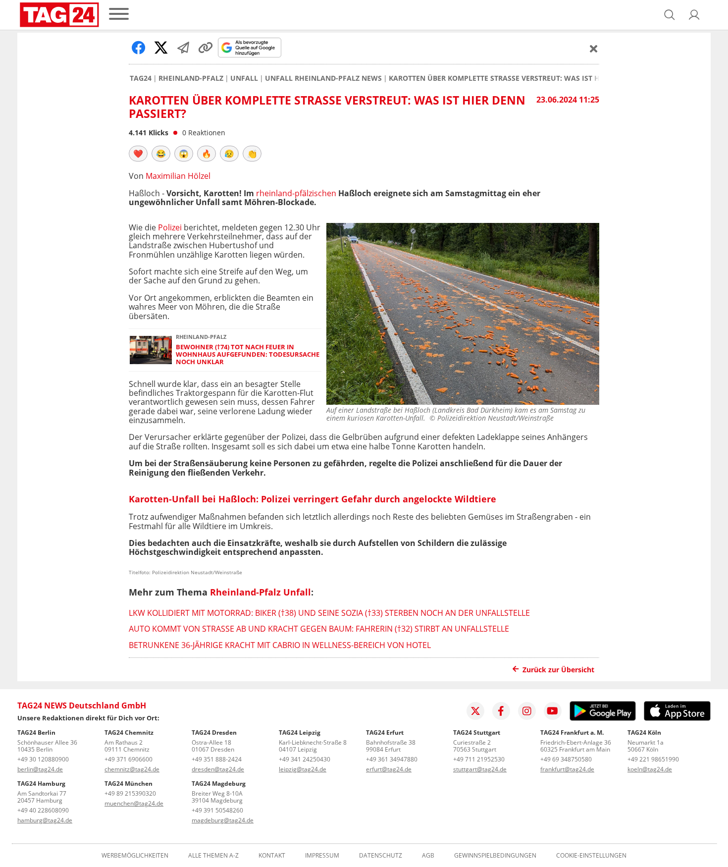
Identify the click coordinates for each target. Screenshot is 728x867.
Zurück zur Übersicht (558, 669)
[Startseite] (59, 14)
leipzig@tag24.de (302, 769)
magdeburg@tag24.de (223, 820)
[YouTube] (553, 711)
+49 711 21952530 (479, 759)
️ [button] (138, 153)
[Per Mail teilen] (183, 47)
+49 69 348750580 (566, 759)
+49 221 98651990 (653, 759)
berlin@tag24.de (40, 769)
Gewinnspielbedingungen (495, 855)
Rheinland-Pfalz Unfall (260, 592)
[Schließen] (593, 48)
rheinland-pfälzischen (296, 193)
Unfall (244, 78)
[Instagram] (527, 711)
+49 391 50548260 (217, 810)
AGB (428, 855)
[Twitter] (475, 711)
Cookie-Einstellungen (591, 855)
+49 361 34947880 (391, 759)
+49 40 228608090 (43, 810)
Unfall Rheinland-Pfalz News (323, 78)
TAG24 (141, 78)
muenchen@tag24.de (133, 803)
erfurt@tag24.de (389, 769)
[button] (694, 14)
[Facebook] (501, 711)
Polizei (171, 227)
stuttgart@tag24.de (480, 769)
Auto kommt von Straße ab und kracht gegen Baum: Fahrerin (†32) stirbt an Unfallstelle (319, 628)
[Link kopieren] (205, 47)
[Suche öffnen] (669, 14)
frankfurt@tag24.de (567, 769)
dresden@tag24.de (218, 769)
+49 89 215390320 (130, 793)
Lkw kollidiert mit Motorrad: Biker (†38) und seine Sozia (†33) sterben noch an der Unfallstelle (329, 612)
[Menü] (119, 14)
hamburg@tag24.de (44, 820)
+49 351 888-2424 (217, 759)
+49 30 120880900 (43, 759)
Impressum (322, 855)
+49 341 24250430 (304, 759)
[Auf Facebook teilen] (139, 47)
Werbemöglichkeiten (135, 855)
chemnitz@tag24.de (131, 769)
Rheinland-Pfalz (190, 78)
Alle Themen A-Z (213, 855)
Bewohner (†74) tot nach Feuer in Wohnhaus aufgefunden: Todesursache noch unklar (247, 354)
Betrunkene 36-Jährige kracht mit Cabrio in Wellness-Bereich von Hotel (280, 645)
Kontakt (272, 855)
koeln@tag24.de (649, 769)
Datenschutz (380, 855)
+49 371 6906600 (128, 759)
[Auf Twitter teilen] (161, 47)
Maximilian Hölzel (178, 175)
